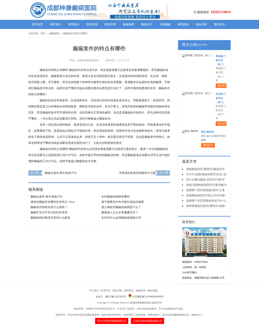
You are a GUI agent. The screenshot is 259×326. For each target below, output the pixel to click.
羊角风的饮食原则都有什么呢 (137, 172)
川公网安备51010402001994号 (148, 296)
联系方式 (105, 290)
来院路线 (183, 24)
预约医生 (219, 24)
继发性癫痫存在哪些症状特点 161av (53, 201)
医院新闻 (92, 24)
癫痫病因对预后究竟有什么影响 (50, 217)
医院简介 (55, 24)
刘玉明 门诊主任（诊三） (221, 98)
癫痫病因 (128, 24)
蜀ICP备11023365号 (115, 296)
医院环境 (110, 24)
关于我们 (94, 290)
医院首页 (37, 24)
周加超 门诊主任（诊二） (221, 60)
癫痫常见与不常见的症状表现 (49, 212)
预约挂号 (222, 85)
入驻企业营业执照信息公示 (147, 321)
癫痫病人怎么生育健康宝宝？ (119, 212)
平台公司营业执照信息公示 (111, 321)
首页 (42, 33)
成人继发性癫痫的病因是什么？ (121, 207)
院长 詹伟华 (207, 131)
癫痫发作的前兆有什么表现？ (49, 207)
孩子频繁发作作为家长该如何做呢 (122, 201)
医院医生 (74, 24)
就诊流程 (201, 24)
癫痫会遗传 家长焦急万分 (61, 172)
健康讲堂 (141, 290)
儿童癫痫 (165, 24)
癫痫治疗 (146, 24)
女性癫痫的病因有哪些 (115, 196)
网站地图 (152, 290)
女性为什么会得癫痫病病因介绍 (121, 217)
